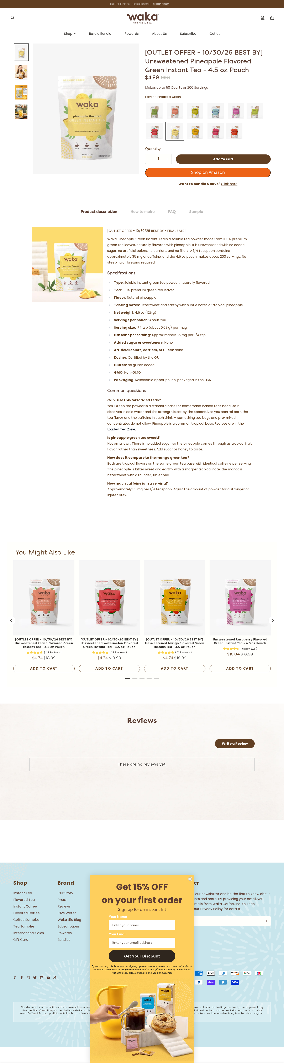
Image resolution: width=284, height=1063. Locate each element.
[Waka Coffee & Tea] (142, 17)
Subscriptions (69, 926)
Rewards (132, 33)
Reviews (64, 906)
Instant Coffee (25, 906)
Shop (68, 33)
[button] (142, 956)
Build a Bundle (100, 33)
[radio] (154, 110)
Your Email (118, 934)
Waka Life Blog (69, 919)
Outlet (215, 33)
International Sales (28, 933)
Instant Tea (22, 893)
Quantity (153, 149)
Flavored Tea (24, 899)
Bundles (64, 939)
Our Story (65, 893)
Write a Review (235, 743)
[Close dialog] (190, 879)
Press (62, 899)
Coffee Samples (26, 919)
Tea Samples (24, 926)
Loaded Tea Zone (121, 429)
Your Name (118, 917)
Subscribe (188, 33)
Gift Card (20, 939)
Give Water (67, 913)
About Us (159, 33)
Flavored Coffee (26, 913)
